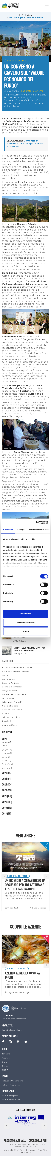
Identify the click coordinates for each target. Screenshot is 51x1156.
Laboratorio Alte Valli (33, 91)
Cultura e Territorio (10, 683)
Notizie (29, 15)
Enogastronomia (17, 60)
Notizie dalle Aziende (12, 709)
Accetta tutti (25, 614)
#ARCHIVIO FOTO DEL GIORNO (17, 668)
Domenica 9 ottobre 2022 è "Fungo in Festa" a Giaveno (25, 143)
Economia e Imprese (12, 687)
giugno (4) (7, 749)
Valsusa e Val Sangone (12, 1081)
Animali (5, 675)
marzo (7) (6, 760)
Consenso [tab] (8, 530)
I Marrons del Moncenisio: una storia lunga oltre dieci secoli (29, 649)
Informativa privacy (11, 1095)
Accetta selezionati (26, 622)
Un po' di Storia (9, 725)
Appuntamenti (9, 679)
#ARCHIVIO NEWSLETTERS (15, 671)
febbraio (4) (7, 764)
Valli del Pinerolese (11, 1085)
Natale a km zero (10, 706)
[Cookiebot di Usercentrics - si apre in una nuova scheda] (36, 522)
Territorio (6, 1054)
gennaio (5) (7, 768)
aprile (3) (6, 757)
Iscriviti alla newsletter (12, 1030)
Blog (4, 1062)
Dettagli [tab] (20, 530)
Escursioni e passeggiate (14, 694)
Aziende (6, 1058)
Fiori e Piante (8, 698)
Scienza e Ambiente (11, 717)
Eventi (5, 1066)
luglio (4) (6, 745)
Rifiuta (25, 631)
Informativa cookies (11, 1100)
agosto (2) (7, 742)
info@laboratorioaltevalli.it (14, 1018)
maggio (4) (7, 753)
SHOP (5, 1070)
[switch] (44, 585)
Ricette (5, 713)
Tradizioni (6, 721)
